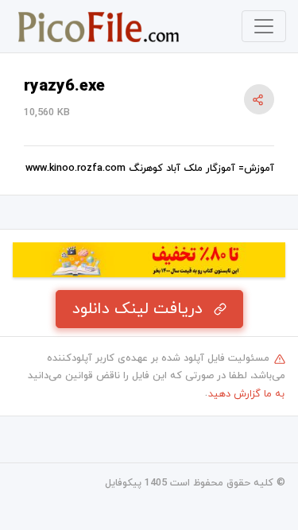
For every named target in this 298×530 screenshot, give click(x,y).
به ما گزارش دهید (246, 394)
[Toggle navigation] (264, 26)
